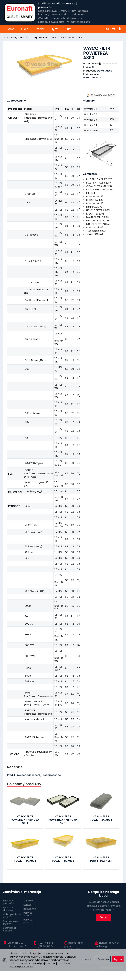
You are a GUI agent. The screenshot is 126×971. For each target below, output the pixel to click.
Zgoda (118, 959)
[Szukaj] (108, 29)
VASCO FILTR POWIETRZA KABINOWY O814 (25, 820)
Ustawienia (86, 959)
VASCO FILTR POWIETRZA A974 (25, 859)
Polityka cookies (27, 914)
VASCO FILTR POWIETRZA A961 (101, 859)
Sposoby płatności (8, 902)
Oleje (24, 29)
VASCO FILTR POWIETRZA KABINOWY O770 (63, 820)
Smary (39, 29)
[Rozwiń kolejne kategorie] (79, 29)
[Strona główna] (19, 12)
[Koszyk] (114, 29)
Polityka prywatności (30, 921)
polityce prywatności (21, 966)
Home (10, 29)
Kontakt (27, 904)
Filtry (67, 29)
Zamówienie (12, 892)
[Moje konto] (120, 29)
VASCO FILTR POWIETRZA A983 (101, 818)
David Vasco (104, 70)
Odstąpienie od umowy (12, 916)
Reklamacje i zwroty (10, 922)
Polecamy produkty (24, 784)
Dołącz (104, 917)
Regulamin (29, 908)
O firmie (28, 900)
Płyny (54, 29)
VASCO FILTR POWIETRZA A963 (63, 859)
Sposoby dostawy (8, 909)
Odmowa (103, 959)
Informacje (32, 892)
